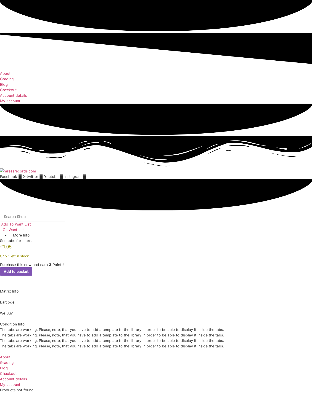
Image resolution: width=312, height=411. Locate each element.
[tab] (156, 288)
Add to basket (16, 271)
